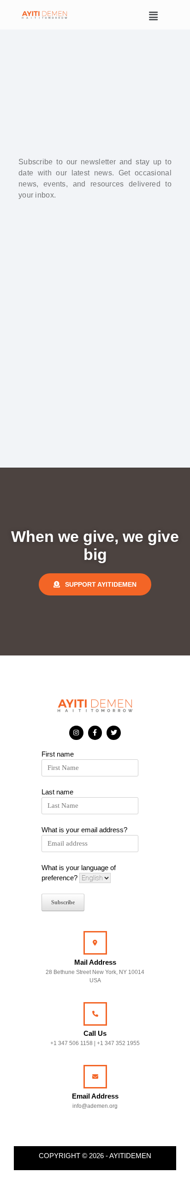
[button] (153, 16)
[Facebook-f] (95, 733)
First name (58, 754)
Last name (57, 792)
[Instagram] (76, 733)
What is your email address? (84, 830)
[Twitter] (114, 733)
